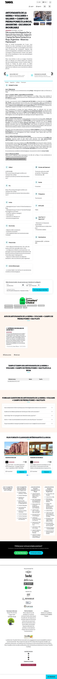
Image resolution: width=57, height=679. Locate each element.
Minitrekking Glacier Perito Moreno (49, 500)
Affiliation (46, 611)
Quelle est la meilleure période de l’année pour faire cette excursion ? (22, 411)
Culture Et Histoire (32, 305)
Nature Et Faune (9, 307)
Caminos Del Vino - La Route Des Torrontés (36, 511)
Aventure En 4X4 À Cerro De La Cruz (36, 523)
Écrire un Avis (7, 354)
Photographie (18, 307)
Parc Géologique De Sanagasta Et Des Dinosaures (36, 501)
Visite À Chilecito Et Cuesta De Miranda (36, 531)
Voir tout (17, 354)
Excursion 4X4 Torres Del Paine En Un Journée (50, 524)
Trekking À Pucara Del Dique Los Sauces (36, 519)
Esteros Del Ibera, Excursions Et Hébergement (22, 502)
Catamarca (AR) (39, 241)
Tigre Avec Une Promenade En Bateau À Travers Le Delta (50, 514)
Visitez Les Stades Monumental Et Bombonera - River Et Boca (49, 506)
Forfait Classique (22, 495)
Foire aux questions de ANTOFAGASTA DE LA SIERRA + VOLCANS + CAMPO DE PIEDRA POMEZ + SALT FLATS (28, 399)
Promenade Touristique (20, 305)
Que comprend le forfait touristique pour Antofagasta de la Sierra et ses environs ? (25, 407)
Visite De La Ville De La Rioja (36, 527)
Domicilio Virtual (12, 616)
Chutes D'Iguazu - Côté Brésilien (50, 528)
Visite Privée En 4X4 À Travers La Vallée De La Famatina (36, 495)
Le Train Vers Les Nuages (50, 494)
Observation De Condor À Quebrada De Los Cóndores (36, 505)
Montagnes (41, 305)
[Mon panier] (49, 6)
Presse (46, 616)
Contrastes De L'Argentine (22, 508)
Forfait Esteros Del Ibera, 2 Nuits (22, 492)
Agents (39, 6)
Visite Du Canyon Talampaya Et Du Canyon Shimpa (36, 536)
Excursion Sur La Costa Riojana (36, 515)
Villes (25, 307)
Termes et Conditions (46, 612)
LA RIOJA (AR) (8, 171)
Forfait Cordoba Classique (22, 511)
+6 (48, 12)
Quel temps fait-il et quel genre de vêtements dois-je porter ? (20, 415)
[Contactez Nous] (44, 6)
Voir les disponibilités (40, 290)
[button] (5, 73)
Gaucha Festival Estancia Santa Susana (50, 532)
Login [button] (31, 6)
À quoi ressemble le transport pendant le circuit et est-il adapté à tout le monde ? (25, 423)
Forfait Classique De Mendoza (22, 518)
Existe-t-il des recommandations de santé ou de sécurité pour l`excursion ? (23, 419)
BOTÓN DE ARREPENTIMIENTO (28, 665)
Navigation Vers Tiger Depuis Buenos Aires (50, 520)
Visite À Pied (49, 510)
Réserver (52, 677)
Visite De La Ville (50, 497)
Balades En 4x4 (9, 305)
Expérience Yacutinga (21, 498)
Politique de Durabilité (46, 614)
